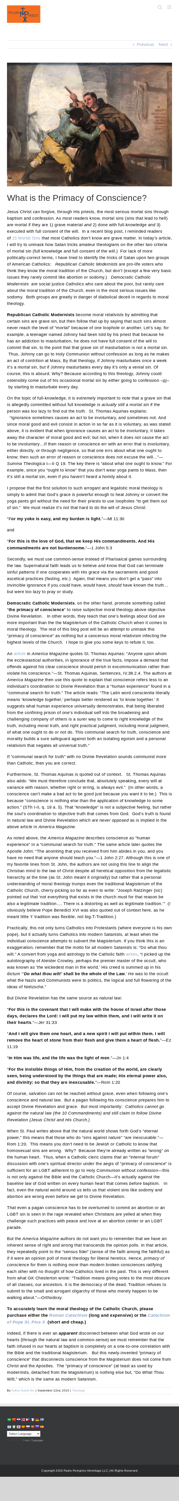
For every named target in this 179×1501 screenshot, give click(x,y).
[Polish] (28, 1427)
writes (132, 954)
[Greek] (42, 1420)
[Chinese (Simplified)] (14, 1420)
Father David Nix (22, 1390)
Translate (37, 1440)
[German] (37, 1420)
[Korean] (18, 1427)
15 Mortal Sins (26, 238)
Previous (145, 44)
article (20, 653)
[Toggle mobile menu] (169, 7)
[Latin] (23, 1427)
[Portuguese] (32, 1427)
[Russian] (37, 1427)
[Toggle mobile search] (160, 7)
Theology (78, 1390)
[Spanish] (42, 1427)
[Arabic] (9, 1420)
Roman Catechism (68, 1315)
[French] (32, 1420)
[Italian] (14, 1427)
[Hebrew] (9, 1427)
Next (163, 44)
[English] (23, 1420)
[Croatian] (18, 1420)
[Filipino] (28, 1420)
